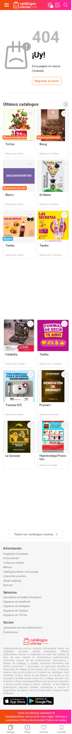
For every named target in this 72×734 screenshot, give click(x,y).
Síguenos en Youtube (15, 610)
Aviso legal (47, 716)
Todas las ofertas (13, 562)
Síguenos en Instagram (16, 606)
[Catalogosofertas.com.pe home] (25, 5)
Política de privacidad (32, 720)
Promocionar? (11, 558)
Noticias (8, 585)
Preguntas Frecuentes (15, 553)
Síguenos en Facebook (16, 601)
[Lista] (57, 5)
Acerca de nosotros (14, 576)
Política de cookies (56, 720)
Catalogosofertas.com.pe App (20, 571)
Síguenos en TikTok (15, 615)
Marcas (7, 567)
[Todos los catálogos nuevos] (65, 104)
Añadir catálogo (12, 580)
